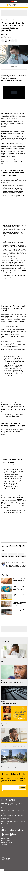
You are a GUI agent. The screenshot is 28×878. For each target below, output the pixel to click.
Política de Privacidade (6, 842)
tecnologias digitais (12, 188)
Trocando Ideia (4, 823)
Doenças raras (20, 810)
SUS (22, 815)
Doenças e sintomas (11, 810)
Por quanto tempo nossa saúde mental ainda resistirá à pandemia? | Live (15, 277)
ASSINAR (22, 787)
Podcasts (16, 821)
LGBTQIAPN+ (9, 813)
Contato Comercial (5, 838)
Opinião (7, 821)
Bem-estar (3, 810)
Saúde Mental (17, 815)
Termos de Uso (4, 844)
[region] (11, 213)
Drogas (3, 813)
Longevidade (16, 813)
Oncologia (3, 815)
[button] (2, 40)
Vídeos (11, 821)
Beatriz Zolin (4, 34)
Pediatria (22, 813)
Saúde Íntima (10, 815)
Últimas (3, 821)
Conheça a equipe (5, 840)
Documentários (23, 821)
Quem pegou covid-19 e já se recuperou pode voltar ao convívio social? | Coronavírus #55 (14, 512)
